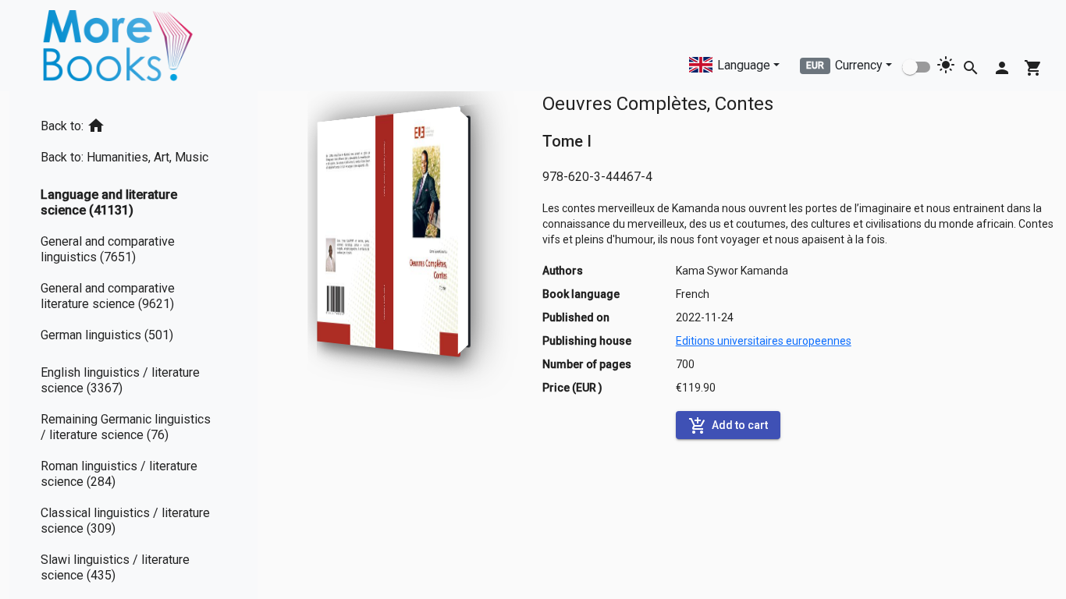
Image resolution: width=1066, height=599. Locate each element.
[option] (133, 123)
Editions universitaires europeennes (763, 341)
